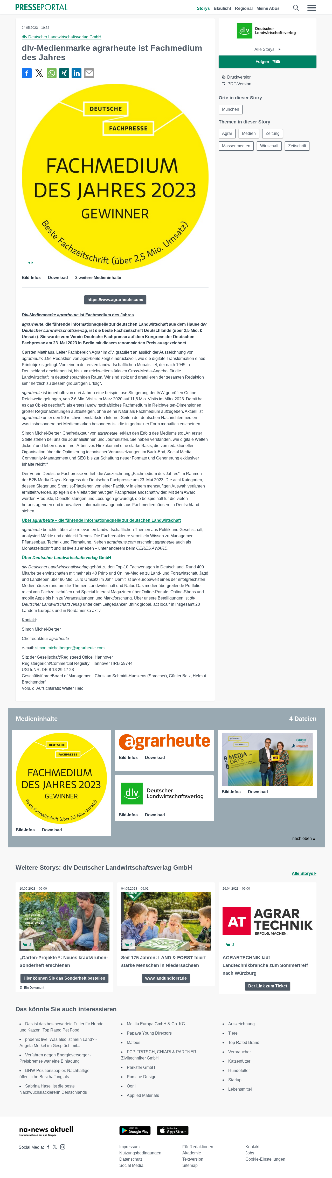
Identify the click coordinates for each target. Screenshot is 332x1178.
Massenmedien (236, 146)
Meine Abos (268, 8)
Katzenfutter (239, 1061)
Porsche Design (141, 1077)
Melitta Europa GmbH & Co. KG (156, 1024)
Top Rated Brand (243, 1042)
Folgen (262, 61)
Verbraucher (239, 1052)
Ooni (131, 1086)
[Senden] (89, 73)
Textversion (192, 1159)
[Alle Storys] (267, 38)
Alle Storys (264, 49)
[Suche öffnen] (296, 7)
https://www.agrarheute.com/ (115, 299)
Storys (203, 8)
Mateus (133, 1042)
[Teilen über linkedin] (76, 73)
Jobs (249, 1153)
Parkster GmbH (141, 1067)
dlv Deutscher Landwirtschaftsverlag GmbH (61, 37)
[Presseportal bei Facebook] (47, 1147)
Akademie (191, 1153)
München (230, 109)
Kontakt (252, 1147)
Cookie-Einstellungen (265, 1159)
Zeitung (273, 133)
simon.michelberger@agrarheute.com (70, 648)
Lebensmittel (240, 1089)
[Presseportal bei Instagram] (61, 1146)
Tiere (233, 1033)
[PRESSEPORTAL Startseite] (41, 7)
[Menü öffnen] (311, 7)
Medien (249, 133)
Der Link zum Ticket (267, 986)
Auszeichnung (241, 1024)
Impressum (129, 1147)
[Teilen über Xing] (64, 73)
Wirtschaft (269, 146)
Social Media (131, 1165)
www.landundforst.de (166, 978)
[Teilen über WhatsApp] (52, 73)
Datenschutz (130, 1159)
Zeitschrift (297, 146)
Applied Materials (143, 1095)
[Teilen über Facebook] (27, 73)
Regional (244, 8)
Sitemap (190, 1165)
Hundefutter (239, 1070)
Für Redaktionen (197, 1147)
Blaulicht (222, 8)
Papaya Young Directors (149, 1033)
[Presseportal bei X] (53, 1147)
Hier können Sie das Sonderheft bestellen (64, 978)
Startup (234, 1080)
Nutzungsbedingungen (140, 1153)
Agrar (227, 133)
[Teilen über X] (39, 73)
